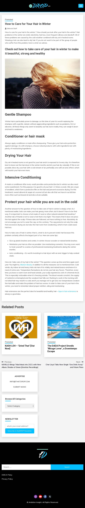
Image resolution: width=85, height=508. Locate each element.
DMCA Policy (7, 475)
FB (45, 496)
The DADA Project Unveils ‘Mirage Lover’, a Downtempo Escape (62, 348)
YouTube (40, 496)
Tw (50, 496)
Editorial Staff (12, 29)
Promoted (9, 19)
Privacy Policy (7, 479)
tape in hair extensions (67, 291)
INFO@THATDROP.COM (20, 381)
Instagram (35, 496)
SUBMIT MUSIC (19, 387)
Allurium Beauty (26, 265)
